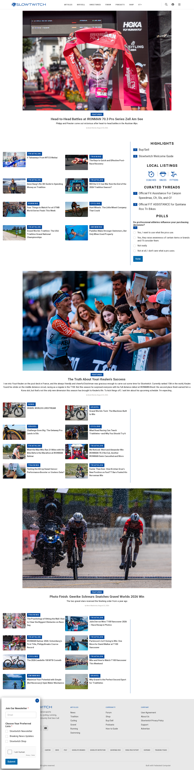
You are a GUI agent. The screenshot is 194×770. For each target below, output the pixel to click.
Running (33, 204)
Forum (108, 4)
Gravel (95, 407)
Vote (138, 258)
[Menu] (179, 4)
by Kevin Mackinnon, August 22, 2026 (97, 605)
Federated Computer (162, 765)
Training (96, 157)
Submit (11, 761)
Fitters (174, 180)
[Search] (166, 4)
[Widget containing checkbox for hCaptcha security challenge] (20, 751)
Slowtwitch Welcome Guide (156, 156)
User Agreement (148, 712)
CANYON (48, 750)
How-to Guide (112, 729)
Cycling (95, 204)
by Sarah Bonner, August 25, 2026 (97, 395)
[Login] (173, 4)
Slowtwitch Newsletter (21, 731)
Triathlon (34, 154)
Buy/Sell (81, 4)
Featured (97, 114)
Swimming (96, 227)
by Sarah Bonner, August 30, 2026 (97, 128)
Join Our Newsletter (17, 708)
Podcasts (120, 4)
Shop (131, 4)
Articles (68, 4)
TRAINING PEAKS (161, 750)
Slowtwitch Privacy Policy (152, 720)
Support (144, 725)
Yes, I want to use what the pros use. (155, 232)
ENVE (57, 750)
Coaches (151, 180)
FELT (65, 750)
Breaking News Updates (22, 736)
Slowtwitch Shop (18, 741)
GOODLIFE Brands (78, 750)
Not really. (142, 245)
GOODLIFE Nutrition (98, 750)
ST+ (140, 4)
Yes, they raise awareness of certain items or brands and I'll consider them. (163, 239)
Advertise (145, 729)
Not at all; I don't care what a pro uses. (156, 250)
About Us (145, 716)
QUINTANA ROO (115, 750)
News (31, 404)
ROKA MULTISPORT (132, 750)
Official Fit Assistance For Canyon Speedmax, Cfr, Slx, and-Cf (160, 196)
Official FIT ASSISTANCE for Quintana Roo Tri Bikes (162, 207)
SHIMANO (147, 750)
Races (162, 180)
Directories (95, 4)
